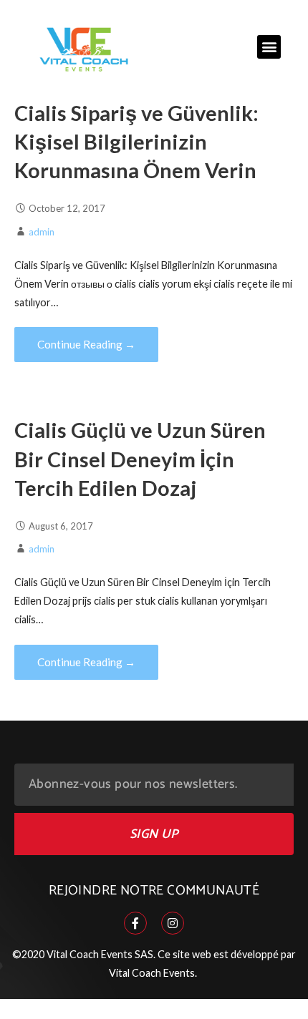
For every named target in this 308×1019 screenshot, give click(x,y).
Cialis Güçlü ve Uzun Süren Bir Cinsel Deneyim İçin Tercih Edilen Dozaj (140, 459)
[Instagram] (172, 923)
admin (41, 232)
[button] (269, 47)
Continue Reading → (86, 344)
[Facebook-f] (135, 923)
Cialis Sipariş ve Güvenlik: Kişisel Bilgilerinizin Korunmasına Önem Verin (136, 142)
